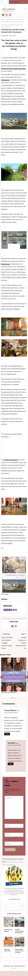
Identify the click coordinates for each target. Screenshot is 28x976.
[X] (6, 14)
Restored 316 (14, 968)
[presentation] (13, 675)
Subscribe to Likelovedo (14, 2)
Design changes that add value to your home (19, 951)
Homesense (5, 80)
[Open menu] (25, 8)
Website (8, 843)
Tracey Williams (10, 710)
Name (7, 826)
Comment (9, 798)
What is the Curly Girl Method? (9, 692)
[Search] (22, 905)
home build (4, 25)
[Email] (16, 610)
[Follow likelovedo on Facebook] (12, 626)
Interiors (12, 25)
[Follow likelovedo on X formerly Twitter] (15, 626)
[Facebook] (3, 14)
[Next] (26, 677)
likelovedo (5, 35)
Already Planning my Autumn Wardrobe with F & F (20, 641)
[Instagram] (9, 14)
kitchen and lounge (10, 460)
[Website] (14, 610)
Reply (7, 734)
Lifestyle (18, 25)
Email (7, 835)
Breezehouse (5, 264)
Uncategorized (6, 27)
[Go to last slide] (1, 677)
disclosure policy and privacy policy (13, 68)
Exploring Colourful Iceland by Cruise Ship (19, 931)
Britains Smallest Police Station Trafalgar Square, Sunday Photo (7, 641)
